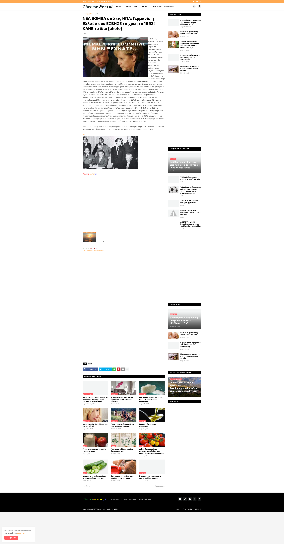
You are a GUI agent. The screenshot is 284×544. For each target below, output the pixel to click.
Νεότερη (87, 486)
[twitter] (193, 1)
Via (84, 134)
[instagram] (194, 499)
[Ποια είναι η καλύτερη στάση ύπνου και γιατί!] (173, 34)
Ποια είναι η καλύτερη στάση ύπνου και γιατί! (189, 32)
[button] (194, 6)
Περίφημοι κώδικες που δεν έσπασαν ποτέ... (122, 450)
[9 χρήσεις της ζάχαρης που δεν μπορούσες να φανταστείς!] (173, 57)
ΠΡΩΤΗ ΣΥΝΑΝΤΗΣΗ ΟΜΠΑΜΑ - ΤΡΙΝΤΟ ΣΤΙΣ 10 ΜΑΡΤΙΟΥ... (190, 212)
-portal (90, 174)
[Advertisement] (121, 208)
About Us (91, 1)
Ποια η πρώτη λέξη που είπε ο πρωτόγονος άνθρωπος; (122, 425)
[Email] (123, 369)
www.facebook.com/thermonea (94, 251)
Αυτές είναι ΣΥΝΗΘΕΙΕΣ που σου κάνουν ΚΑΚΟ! (95, 425)
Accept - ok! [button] (11, 538)
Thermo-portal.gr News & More (107, 509)
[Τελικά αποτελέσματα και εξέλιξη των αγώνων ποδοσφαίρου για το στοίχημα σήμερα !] (173, 189)
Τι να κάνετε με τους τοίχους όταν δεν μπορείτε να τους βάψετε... (122, 399)
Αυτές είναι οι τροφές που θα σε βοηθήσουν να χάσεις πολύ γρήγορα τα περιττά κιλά (95, 399)
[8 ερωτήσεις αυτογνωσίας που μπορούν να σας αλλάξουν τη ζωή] (173, 22)
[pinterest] (200, 1)
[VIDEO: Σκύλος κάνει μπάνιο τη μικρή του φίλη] (173, 179)
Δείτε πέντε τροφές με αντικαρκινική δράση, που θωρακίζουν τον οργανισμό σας (151, 451)
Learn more (21, 533)
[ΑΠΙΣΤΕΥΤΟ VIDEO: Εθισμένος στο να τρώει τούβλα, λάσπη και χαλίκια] (173, 224)
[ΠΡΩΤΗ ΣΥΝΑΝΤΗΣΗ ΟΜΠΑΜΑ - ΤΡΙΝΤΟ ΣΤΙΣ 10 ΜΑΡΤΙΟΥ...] (173, 213)
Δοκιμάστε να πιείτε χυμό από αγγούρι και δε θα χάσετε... (94, 477)
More (144, 6)
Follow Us (198, 509)
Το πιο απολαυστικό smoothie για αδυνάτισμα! (94, 450)
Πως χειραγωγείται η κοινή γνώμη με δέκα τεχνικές (150, 477)
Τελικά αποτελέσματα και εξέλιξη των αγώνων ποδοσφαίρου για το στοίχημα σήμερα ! (190, 190)
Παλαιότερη (159, 486)
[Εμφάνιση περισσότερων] (127, 369)
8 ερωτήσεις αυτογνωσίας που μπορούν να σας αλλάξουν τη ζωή (190, 22)
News (118, 6)
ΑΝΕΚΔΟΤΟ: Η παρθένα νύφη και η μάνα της (189, 201)
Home (84, 1)
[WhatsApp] (114, 369)
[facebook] (190, 1)
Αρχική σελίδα (88, 14)
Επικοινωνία (187, 509)
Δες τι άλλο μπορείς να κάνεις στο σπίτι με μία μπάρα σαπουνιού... (151, 399)
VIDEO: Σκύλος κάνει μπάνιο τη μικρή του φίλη (190, 178)
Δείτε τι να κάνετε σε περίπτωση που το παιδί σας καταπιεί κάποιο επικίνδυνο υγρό (189, 45)
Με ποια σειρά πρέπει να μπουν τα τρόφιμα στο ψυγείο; (189, 68)
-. (90, 248)
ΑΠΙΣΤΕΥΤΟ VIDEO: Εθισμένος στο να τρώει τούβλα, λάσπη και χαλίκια (190, 224)
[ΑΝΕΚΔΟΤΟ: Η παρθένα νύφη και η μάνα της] (173, 203)
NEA (135, 6)
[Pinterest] (118, 369)
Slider (97, 14)
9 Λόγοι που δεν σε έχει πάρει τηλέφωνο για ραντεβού (122, 477)
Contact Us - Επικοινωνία (104, 1)
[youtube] (197, 1)
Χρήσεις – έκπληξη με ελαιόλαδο (147, 425)
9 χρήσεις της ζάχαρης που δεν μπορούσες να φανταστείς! (190, 57)
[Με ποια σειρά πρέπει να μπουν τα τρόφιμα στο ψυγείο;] (173, 69)
